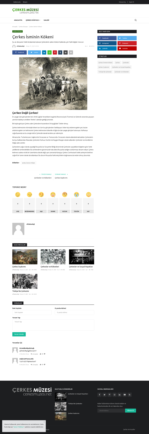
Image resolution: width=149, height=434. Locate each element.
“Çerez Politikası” (18, 427)
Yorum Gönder (19, 334)
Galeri (46, 20)
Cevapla (35, 354)
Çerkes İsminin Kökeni (28, 163)
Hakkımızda (17, 2)
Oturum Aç (122, 2)
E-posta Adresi (60, 308)
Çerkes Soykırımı (61, 178)
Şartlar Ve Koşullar (129, 429)
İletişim (25, 2)
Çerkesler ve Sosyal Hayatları (81, 267)
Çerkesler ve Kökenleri (42, 178)
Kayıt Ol (131, 2)
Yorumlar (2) (17, 343)
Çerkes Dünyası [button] (32, 20)
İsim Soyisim (16, 308)
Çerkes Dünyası (23, 26)
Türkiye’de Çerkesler (20, 291)
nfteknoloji (20, 46)
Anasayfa (18, 20)
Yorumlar (18, 303)
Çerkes (117, 62)
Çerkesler (126, 62)
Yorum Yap (16, 318)
